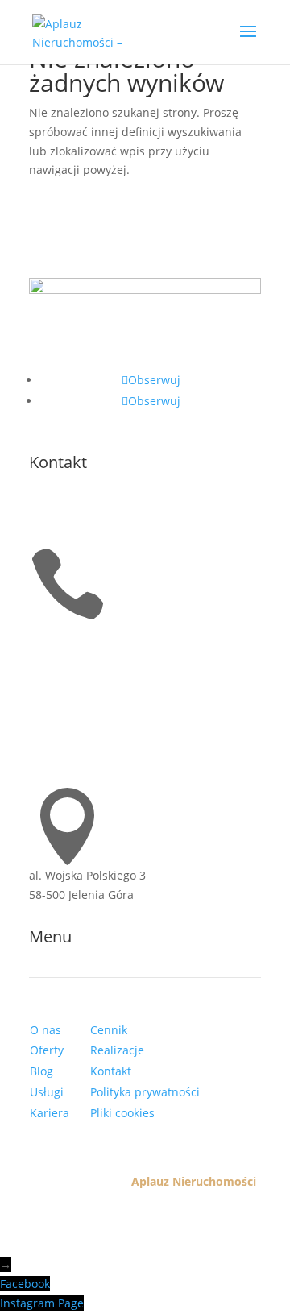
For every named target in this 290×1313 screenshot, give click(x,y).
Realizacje (117, 1050)
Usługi (47, 1092)
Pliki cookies (122, 1112)
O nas (45, 1030)
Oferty (47, 1050)
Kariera (49, 1112)
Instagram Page (42, 1303)
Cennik (108, 1030)
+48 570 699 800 (72, 632)
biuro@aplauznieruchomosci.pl (113, 754)
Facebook (25, 1283)
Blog (41, 1071)
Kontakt (110, 1071)
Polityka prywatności (145, 1092)
